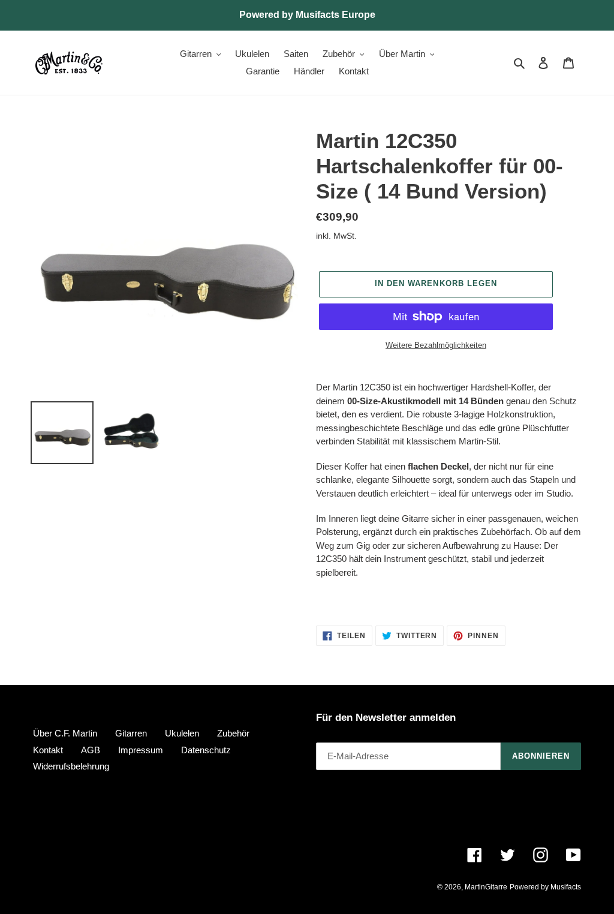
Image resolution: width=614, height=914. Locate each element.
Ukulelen (182, 733)
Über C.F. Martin (65, 733)
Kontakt (48, 750)
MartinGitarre (486, 887)
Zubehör (233, 733)
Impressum (140, 750)
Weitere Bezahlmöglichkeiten (436, 345)
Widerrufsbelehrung (71, 766)
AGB (90, 750)
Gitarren (131, 733)
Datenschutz (206, 750)
